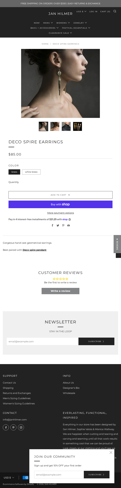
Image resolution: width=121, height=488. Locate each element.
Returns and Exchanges (17, 393)
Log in (93, 11)
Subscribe (94, 341)
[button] (62, 458)
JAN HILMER (61, 14)
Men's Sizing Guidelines (16, 398)
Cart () (105, 11)
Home (45, 44)
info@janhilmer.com (15, 419)
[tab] (43, 126)
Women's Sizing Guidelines (19, 403)
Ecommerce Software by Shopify (18, 484)
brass (14, 172)
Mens (46, 23)
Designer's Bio (71, 387)
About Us (68, 382)
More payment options (60, 212)
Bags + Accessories (43, 28)
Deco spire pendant (34, 249)
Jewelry (78, 23)
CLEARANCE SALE (59, 33)
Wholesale (69, 393)
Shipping (8, 387)
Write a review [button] (60, 290)
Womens (61, 23)
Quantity (14, 182)
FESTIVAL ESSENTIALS (74, 28)
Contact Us (9, 382)
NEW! (37, 23)
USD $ (80, 11)
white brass (31, 172)
